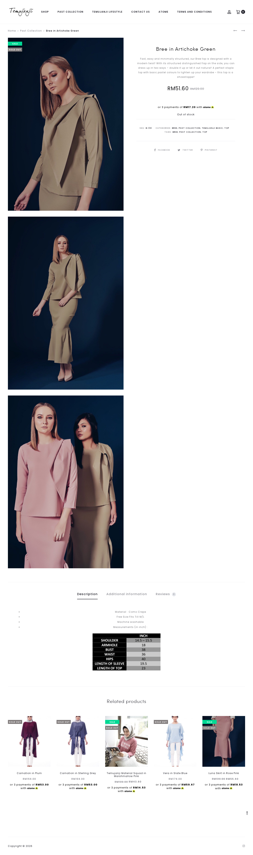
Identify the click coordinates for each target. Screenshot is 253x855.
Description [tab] (87, 594)
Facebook (164, 149)
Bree (174, 128)
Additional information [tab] (126, 594)
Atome (163, 11)
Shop (45, 11)
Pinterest (211, 149)
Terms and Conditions (194, 11)
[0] (238, 11)
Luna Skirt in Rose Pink (224, 773)
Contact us (140, 11)
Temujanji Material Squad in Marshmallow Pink (126, 774)
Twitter (188, 149)
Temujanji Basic (212, 128)
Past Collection (70, 11)
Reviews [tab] (165, 594)
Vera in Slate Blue (175, 773)
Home (12, 30)
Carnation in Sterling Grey (78, 773)
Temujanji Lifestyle (107, 11)
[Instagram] (244, 846)
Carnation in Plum (29, 773)
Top (226, 128)
